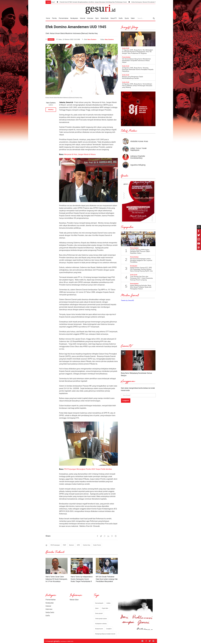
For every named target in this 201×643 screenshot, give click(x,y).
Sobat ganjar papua (101, 618)
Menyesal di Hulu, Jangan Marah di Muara (80, 154)
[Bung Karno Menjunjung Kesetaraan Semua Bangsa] (138, 360)
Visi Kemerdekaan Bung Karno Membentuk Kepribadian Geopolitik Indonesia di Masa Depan (136, 60)
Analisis (51, 39)
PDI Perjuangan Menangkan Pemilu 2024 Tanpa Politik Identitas (88, 469)
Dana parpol (98, 613)
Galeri (133, 18)
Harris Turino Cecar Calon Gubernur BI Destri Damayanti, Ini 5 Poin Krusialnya (56, 579)
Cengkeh (108, 628)
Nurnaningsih (99, 603)
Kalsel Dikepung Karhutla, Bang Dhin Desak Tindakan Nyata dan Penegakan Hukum (140, 287)
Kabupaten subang (100, 623)
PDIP (64, 545)
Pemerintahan (63, 18)
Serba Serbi (104, 18)
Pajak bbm (105, 608)
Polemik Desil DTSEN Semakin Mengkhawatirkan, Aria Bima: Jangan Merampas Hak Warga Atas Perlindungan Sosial (57, 2)
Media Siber (74, 600)
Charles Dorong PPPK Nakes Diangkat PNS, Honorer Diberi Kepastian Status (140, 251)
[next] (48, 571)
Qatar (97, 608)
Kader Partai (97, 545)
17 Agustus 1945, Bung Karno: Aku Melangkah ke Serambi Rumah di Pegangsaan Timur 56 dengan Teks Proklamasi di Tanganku (137, 51)
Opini (97, 18)
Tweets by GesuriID (127, 300)
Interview (90, 18)
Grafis (121, 18)
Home (48, 18)
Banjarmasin (99, 628)
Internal (82, 18)
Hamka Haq (86, 545)
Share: (48, 536)
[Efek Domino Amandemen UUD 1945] (82, 69)
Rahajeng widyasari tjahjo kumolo (105, 634)
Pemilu (54, 18)
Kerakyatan (74, 18)
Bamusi (71, 545)
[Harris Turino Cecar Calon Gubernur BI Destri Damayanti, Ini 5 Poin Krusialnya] (57, 566)
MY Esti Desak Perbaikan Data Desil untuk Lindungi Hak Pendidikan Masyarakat (107, 579)
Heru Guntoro (92, 39)
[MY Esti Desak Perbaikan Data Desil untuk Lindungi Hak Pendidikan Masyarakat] (107, 566)
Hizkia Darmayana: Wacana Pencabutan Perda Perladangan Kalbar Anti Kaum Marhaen (121, 2)
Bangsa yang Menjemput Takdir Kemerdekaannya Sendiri (132, 77)
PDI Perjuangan (55, 545)
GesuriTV (114, 18)
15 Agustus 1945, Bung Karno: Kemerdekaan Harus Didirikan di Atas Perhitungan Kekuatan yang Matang (137, 85)
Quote (127, 18)
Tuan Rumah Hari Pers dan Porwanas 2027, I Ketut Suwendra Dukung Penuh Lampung (141, 278)
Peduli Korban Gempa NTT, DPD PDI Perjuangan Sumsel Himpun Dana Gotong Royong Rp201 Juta (141, 269)
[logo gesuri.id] (100, 9)
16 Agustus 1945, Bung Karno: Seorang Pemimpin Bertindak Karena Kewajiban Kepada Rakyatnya (137, 69)
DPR (78, 545)
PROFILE (50, 109)
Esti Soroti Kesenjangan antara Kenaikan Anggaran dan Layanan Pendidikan (141, 260)
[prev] (115, 571)
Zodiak (108, 603)
